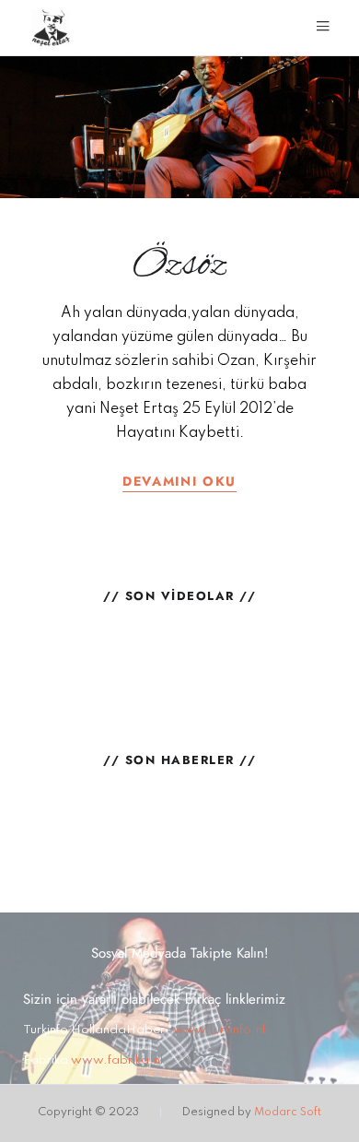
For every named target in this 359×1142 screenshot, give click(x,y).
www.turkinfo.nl (219, 1030)
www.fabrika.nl (117, 1060)
